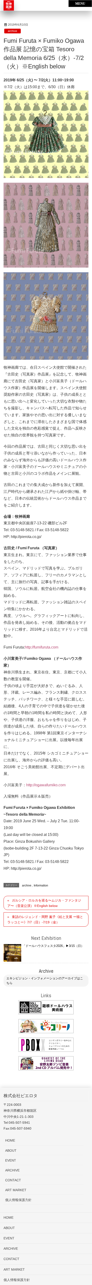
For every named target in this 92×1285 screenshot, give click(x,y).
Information (41, 885)
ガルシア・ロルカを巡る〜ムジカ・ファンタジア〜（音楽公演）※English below (44, 903)
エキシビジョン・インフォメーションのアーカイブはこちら (44, 981)
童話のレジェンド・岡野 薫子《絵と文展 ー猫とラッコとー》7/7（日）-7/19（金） (45, 919)
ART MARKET (15, 1190)
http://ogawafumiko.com (46, 785)
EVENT (10, 1160)
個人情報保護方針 (18, 1200)
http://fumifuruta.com (41, 647)
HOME (10, 1140)
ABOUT (11, 1150)
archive (12, 31)
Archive (46, 971)
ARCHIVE (12, 1170)
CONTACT (13, 1180)
